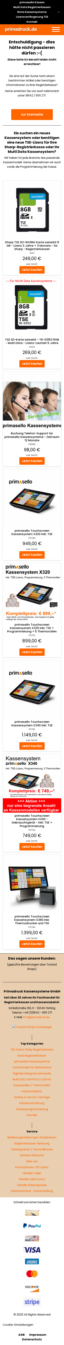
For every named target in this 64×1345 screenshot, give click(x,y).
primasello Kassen (32, 2)
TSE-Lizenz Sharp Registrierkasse (32, 1050)
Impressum (37, 1335)
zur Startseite (32, 114)
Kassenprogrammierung (32, 1109)
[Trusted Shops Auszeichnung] (32, 1027)
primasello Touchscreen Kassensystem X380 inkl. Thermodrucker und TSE (32, 919)
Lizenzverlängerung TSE (32, 17)
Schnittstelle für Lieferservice (32, 1067)
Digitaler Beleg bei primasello (32, 1073)
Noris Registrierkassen (32, 1055)
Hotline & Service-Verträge (32, 1097)
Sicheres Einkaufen (32, 1155)
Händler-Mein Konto (32, 1179)
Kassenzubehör (32, 1091)
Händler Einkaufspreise (32, 1185)
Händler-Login (32, 1173)
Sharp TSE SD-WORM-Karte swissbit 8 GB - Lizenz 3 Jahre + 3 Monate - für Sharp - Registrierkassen (32, 245)
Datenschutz (32, 1339)
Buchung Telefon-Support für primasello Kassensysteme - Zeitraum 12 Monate (32, 436)
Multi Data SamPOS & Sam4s (32, 1079)
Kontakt (32, 22)
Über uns (32, 1161)
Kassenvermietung (32, 1103)
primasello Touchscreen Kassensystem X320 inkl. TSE (32, 532)
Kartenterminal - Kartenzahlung (32, 1191)
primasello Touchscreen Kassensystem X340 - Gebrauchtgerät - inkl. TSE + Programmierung (32, 821)
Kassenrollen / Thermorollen (32, 1085)
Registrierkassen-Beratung (32, 1143)
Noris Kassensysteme (32, 12)
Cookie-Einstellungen (18, 1325)
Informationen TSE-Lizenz (32, 1167)
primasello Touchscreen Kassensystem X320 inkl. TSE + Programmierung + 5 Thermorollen (32, 627)
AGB (21, 1335)
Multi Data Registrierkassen (32, 7)
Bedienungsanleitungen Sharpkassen (32, 1137)
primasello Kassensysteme (32, 1061)
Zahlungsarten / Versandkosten (32, 1149)
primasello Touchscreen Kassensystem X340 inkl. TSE (32, 723)
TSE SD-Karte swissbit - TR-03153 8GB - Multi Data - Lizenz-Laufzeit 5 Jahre (32, 341)
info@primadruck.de (36, 1017)
